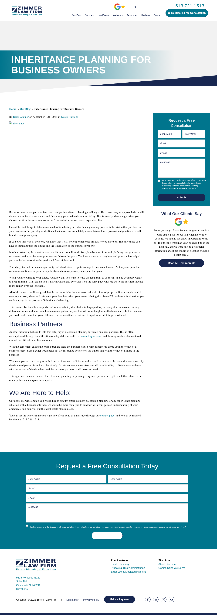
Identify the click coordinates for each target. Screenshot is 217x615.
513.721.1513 (189, 5)
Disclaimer (72, 599)
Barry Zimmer (21, 117)
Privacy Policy (91, 599)
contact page (107, 415)
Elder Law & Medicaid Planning (128, 571)
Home (12, 109)
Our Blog (25, 109)
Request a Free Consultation (188, 13)
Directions (22, 589)
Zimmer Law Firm (27, 11)
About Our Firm (167, 564)
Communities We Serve (171, 568)
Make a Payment (119, 599)
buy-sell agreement (91, 336)
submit (181, 197)
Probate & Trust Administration (128, 568)
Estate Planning (69, 117)
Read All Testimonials (181, 263)
